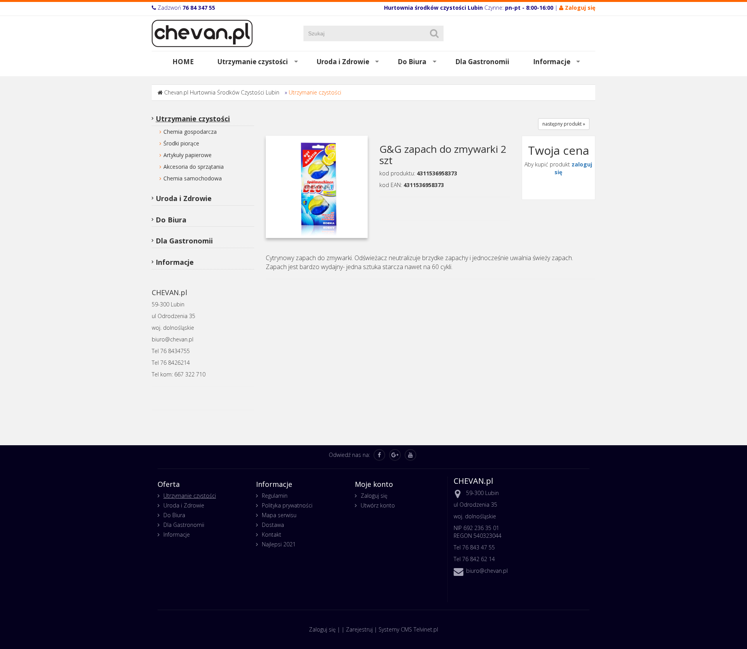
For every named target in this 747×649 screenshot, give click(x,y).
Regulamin (275, 495)
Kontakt (271, 534)
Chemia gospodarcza (190, 131)
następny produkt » (563, 124)
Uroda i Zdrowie (343, 61)
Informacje (551, 61)
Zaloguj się (374, 495)
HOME (183, 61)
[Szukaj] (434, 33)
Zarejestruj (359, 629)
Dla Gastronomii (482, 61)
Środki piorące (181, 143)
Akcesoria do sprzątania (193, 166)
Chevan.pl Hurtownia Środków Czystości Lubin (221, 92)
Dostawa (273, 524)
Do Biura (412, 61)
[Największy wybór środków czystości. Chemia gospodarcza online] (202, 33)
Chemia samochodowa (192, 178)
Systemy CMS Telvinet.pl (408, 629)
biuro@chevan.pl (487, 570)
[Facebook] (379, 455)
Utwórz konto (378, 505)
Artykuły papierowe (187, 155)
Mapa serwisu (279, 515)
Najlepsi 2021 (279, 544)
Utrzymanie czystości (252, 61)
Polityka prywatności (287, 505)
